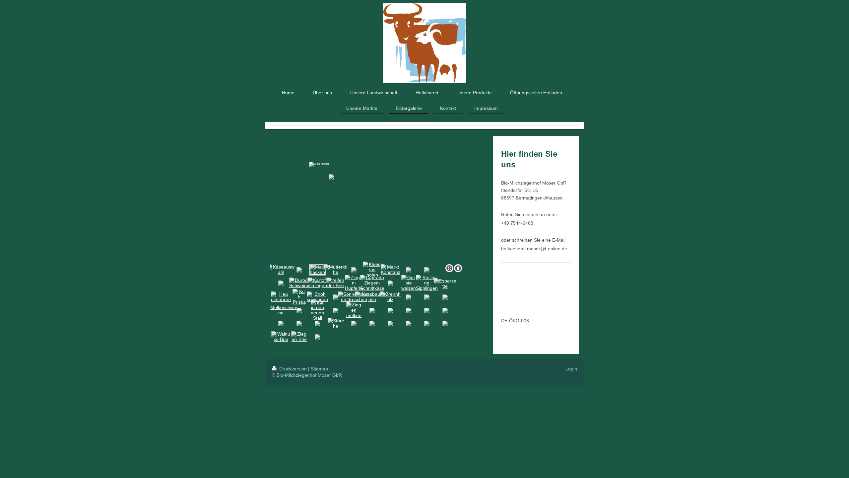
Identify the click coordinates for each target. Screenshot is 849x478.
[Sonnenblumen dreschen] (354, 296)
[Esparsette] (445, 283)
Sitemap (319, 368)
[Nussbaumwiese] (372, 296)
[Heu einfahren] (281, 296)
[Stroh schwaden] (317, 296)
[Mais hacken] (367, 199)
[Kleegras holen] (372, 270)
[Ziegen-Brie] (299, 336)
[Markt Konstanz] (390, 269)
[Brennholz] (390, 296)
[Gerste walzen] (408, 283)
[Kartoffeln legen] (317, 283)
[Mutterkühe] (336, 269)
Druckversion (293, 368)
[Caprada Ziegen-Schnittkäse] (372, 283)
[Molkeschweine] (281, 310)
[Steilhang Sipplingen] (427, 283)
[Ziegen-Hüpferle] (354, 283)
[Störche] (336, 323)
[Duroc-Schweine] (299, 283)
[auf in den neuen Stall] (317, 310)
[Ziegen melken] (353, 310)
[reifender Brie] (335, 283)
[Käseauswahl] (281, 269)
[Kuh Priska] (299, 297)
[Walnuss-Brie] (281, 336)
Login (571, 368)
